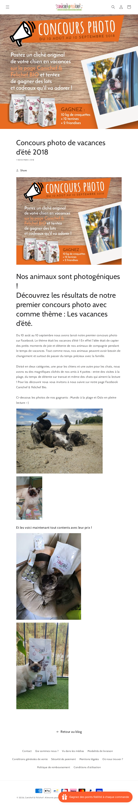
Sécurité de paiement (63, 759)
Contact (27, 751)
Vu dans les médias (73, 751)
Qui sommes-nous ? (46, 751)
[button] (8, 7)
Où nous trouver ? (112, 759)
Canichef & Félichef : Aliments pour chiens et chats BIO (51, 797)
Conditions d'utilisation (87, 767)
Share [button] (23, 170)
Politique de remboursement (53, 767)
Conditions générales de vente (30, 759)
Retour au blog (71, 732)
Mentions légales (89, 759)
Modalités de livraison (100, 751)
